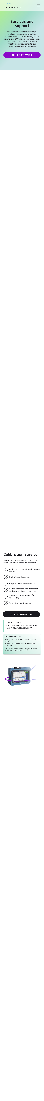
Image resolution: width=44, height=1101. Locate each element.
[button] (38, 5)
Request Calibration (21, 614)
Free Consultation (22, 55)
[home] (12, 5)
